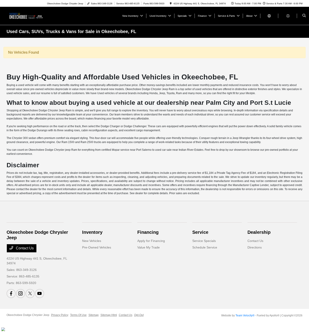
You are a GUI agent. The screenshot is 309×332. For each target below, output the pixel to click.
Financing (148, 232)
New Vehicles (91, 241)
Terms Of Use (78, 315)
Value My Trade (148, 247)
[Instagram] (20, 293)
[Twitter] (30, 293)
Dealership (259, 232)
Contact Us (24, 248)
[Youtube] (39, 293)
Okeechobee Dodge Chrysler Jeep (28, 315)
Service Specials (204, 241)
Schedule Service (204, 247)
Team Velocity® (244, 315)
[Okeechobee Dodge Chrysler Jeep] (27, 15)
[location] (171, 3)
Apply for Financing (151, 241)
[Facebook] (11, 293)
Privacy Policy (59, 315)
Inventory (92, 232)
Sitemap (93, 315)
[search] (304, 16)
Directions (254, 247)
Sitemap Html (108, 315)
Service (200, 232)
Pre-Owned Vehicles (96, 247)
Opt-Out (139, 315)
